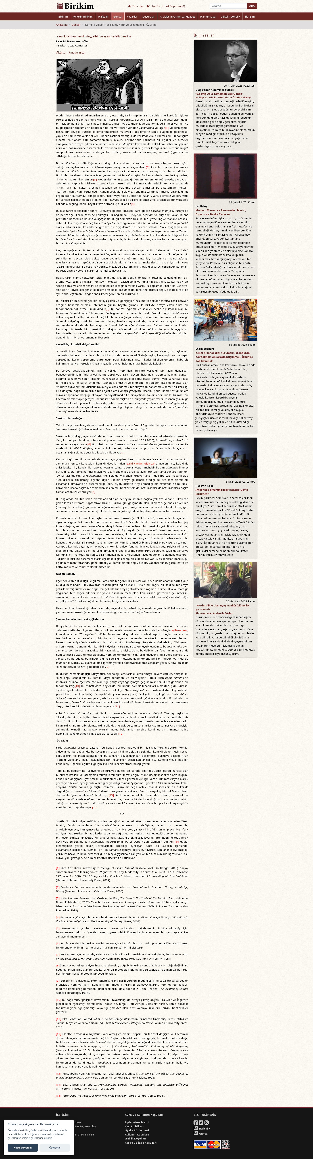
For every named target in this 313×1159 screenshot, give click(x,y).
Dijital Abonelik (230, 16)
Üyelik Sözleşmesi (137, 1130)
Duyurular (148, 16)
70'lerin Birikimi (83, 16)
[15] (176, 841)
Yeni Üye (138, 6)
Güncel (117, 16)
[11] (117, 706)
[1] (166, 127)
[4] (132, 204)
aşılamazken (179, 630)
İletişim (250, 16)
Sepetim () (177, 6)
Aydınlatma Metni (137, 1122)
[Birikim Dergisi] (75, 5)
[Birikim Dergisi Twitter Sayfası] (201, 1123)
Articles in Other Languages (177, 16)
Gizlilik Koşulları (135, 1138)
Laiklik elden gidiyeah (141, 463)
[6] (89, 444)
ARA (252, 6)
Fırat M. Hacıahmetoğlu (72, 41)
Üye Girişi (156, 6)
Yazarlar (132, 16)
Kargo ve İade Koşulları (140, 1142)
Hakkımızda (208, 16)
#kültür (61, 52)
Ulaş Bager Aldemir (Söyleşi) (214, 89)
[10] (77, 686)
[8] (93, 492)
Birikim (63, 16)
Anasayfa (62, 24)
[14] (94, 807)
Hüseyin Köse (204, 485)
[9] (107, 666)
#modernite (76, 52)
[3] (95, 179)
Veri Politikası (134, 1126)
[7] (122, 452)
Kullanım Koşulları (137, 1134)
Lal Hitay (201, 206)
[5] (107, 309)
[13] (111, 795)
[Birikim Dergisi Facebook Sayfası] (196, 1123)
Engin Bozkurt (204, 348)
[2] (147, 167)
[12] (120, 733)
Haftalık (103, 16)
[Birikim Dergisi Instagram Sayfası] (207, 1123)
